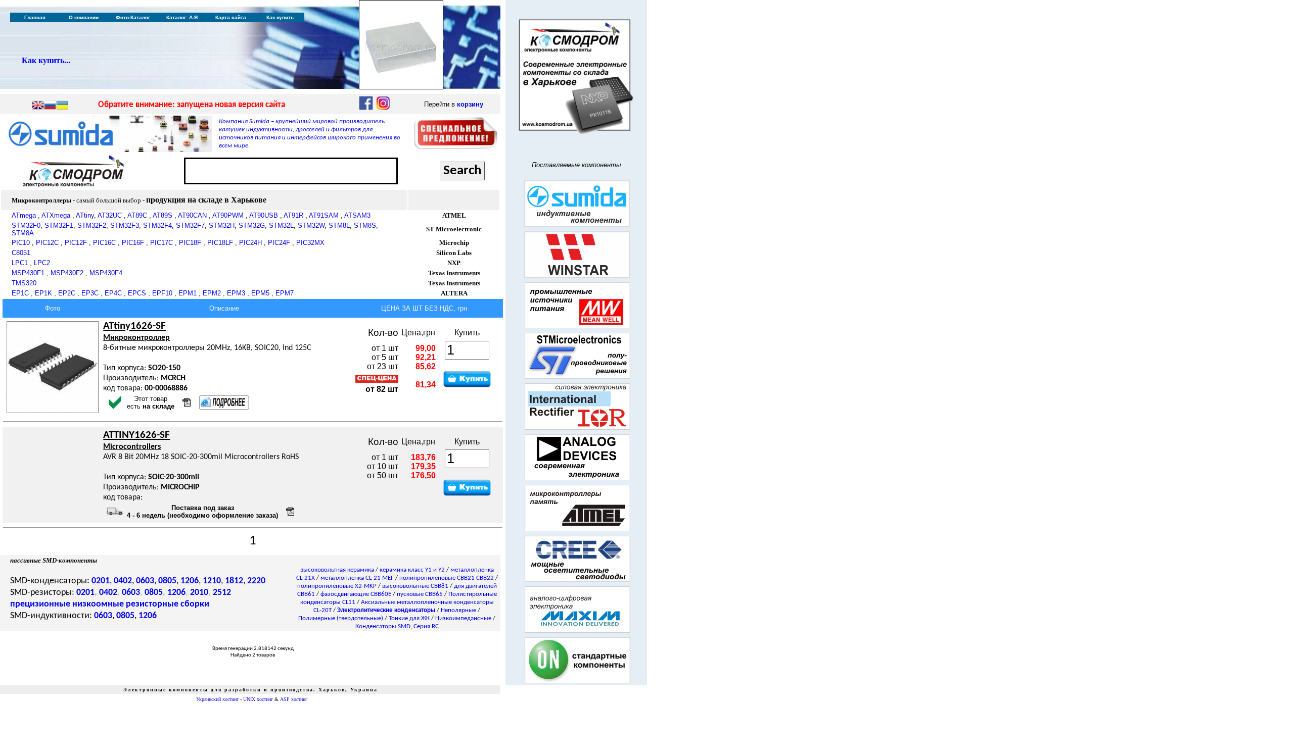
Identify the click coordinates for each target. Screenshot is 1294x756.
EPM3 (236, 293)
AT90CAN (192, 215)
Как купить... (46, 60)
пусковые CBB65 (420, 594)
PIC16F (133, 242)
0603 (145, 581)
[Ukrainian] (62, 106)
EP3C (90, 293)
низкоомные (98, 604)
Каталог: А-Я (182, 17)
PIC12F (76, 242)
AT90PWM (228, 215)
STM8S (365, 225)
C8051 (21, 253)
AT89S (162, 215)
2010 (199, 592)
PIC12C (47, 242)
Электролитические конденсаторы (386, 610)
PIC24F (279, 242)
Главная (34, 17)
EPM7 (284, 293)
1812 (234, 581)
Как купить (280, 17)
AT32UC (110, 215)
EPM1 (187, 293)
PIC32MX (310, 242)
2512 (222, 592)
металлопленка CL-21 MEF (357, 578)
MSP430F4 (105, 273)
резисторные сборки (167, 604)
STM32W (311, 225)
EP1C (20, 293)
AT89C (137, 215)
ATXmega (55, 215)
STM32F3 (124, 225)
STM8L (339, 225)
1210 (212, 581)
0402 (123, 581)
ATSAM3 (357, 215)
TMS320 (24, 283)
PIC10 (21, 242)
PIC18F (190, 242)
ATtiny (85, 215)
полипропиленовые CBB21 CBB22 (446, 578)
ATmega (24, 215)
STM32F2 (91, 225)
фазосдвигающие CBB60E (355, 594)
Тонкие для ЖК (409, 618)
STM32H (222, 225)
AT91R (293, 215)
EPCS (137, 293)
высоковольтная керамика (337, 570)
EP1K (43, 293)
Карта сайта (230, 17)
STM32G (252, 225)
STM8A (23, 233)
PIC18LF (220, 242)
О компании (84, 17)
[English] (38, 106)
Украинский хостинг (217, 699)
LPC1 (20, 263)
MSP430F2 (67, 273)
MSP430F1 (28, 273)
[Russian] (50, 106)
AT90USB (263, 215)
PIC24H (250, 242)
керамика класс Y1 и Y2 (412, 570)
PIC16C (104, 242)
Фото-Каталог (133, 17)
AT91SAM (324, 215)
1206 (189, 581)
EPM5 (260, 293)
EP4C (113, 293)
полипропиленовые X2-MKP (337, 586)
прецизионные (40, 604)
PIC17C (161, 242)
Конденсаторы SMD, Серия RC (397, 626)
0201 (100, 581)
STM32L (281, 225)
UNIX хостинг (258, 699)
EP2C (66, 293)
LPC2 (42, 263)
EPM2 (212, 293)
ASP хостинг (293, 699)
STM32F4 (157, 225)
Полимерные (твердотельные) (340, 618)
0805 (167, 581)
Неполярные (458, 610)
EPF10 (162, 293)
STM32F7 (190, 225)
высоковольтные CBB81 (415, 586)
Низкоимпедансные (463, 618)
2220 (256, 581)
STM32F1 (58, 225)
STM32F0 (26, 225)
